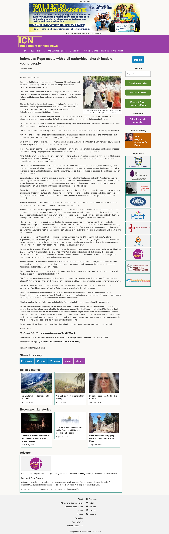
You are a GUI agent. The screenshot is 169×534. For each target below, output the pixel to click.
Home (25, 50)
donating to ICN (73, 489)
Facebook (28, 361)
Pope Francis (30, 347)
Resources (104, 50)
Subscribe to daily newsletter (138, 120)
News (32, 50)
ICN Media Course (138, 92)
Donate (138, 59)
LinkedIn (56, 361)
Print (69, 361)
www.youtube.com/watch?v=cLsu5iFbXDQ (61, 341)
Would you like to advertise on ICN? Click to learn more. (84, 33)
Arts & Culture (53, 50)
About (120, 50)
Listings (64, 50)
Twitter (42, 361)
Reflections (41, 50)
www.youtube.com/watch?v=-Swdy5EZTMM (89, 337)
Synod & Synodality (138, 83)
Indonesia (41, 347)
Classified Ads (75, 50)
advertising (80, 473)
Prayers (87, 50)
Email (81, 361)
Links (113, 50)
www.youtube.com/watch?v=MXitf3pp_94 (58, 333)
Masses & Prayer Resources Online (138, 103)
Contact (95, 50)
